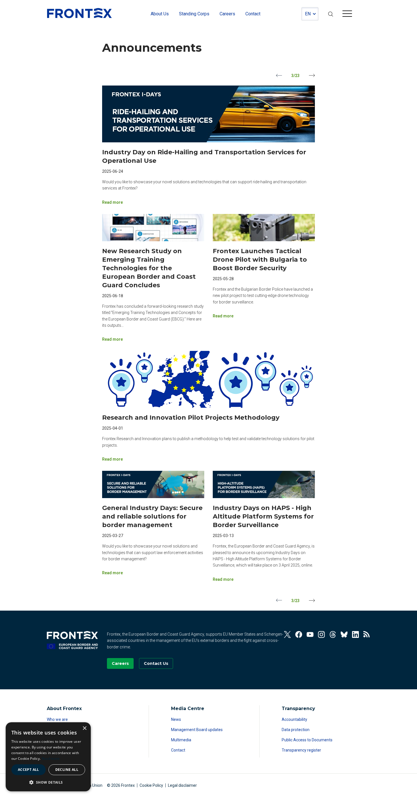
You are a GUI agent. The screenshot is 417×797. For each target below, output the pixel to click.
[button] (48, 782)
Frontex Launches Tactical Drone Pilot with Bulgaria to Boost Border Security (260, 259)
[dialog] (48, 756)
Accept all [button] (28, 769)
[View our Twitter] (287, 634)
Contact (178, 750)
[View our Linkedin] (355, 634)
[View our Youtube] (310, 634)
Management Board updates (197, 729)
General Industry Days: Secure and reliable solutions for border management (152, 516)
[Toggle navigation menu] (347, 14)
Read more (112, 202)
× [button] (84, 728)
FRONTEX (79, 13)
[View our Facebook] (298, 634)
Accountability (294, 719)
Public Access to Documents (307, 740)
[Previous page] (279, 75)
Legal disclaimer (182, 785)
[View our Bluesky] (344, 634)
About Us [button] (160, 13)
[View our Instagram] (321, 634)
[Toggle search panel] (330, 14)
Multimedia (181, 740)
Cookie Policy (151, 785)
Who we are (57, 719)
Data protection (295, 729)
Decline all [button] (66, 769)
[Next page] (312, 75)
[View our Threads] (332, 634)
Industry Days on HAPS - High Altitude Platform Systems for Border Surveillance (263, 516)
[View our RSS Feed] (366, 634)
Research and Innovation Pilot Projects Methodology (190, 417)
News (176, 719)
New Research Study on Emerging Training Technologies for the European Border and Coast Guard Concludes (149, 268)
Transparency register (301, 750)
